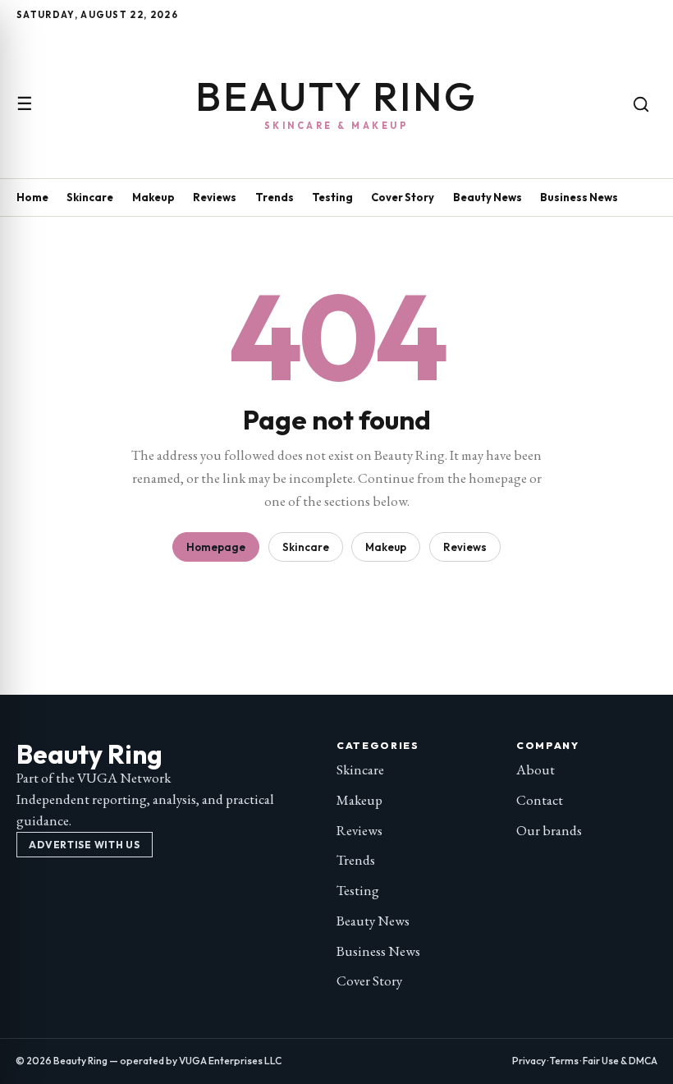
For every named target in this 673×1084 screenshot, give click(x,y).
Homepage (215, 546)
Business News (579, 197)
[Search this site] (641, 104)
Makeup (153, 197)
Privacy (529, 1060)
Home (32, 197)
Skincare (89, 197)
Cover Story (402, 197)
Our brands (549, 830)
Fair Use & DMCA (620, 1060)
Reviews (214, 197)
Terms (564, 1060)
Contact (539, 800)
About (535, 769)
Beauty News (487, 197)
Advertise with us (84, 844)
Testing (332, 197)
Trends (274, 197)
